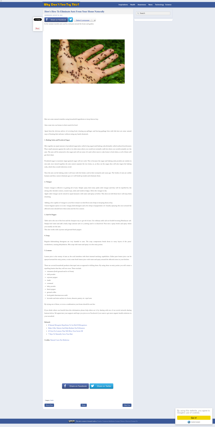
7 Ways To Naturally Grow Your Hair (60, 334)
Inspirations (123, 5)
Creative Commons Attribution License (108, 421)
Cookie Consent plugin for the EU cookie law (194, 422)
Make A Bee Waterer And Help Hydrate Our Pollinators (66, 328)
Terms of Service (125, 421)
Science (168, 5)
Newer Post (49, 405)
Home (83, 405)
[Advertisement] (87, 32)
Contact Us (134, 421)
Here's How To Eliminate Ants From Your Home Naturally (74, 11)
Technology (159, 5)
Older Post (127, 405)
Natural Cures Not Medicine (59, 340)
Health (132, 5)
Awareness (142, 5)
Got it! (194, 417)
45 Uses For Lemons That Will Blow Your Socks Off (65, 331)
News (150, 5)
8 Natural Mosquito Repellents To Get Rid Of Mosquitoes (67, 325)
